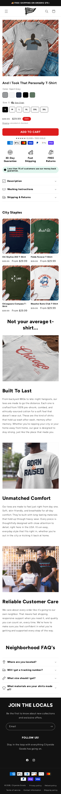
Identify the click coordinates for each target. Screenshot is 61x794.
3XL (44, 109)
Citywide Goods (19, 785)
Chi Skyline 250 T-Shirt (14, 257)
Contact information (32, 790)
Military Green (32, 95)
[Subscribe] (51, 726)
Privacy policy (35, 785)
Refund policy (51, 785)
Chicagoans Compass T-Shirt (14, 305)
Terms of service (13, 790)
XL (26, 109)
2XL (35, 109)
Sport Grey (5, 95)
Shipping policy (51, 790)
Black (25, 95)
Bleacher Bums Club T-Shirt (44, 304)
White (12, 95)
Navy (19, 95)
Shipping (5, 123)
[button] (6, 11)
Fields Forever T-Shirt (41, 257)
